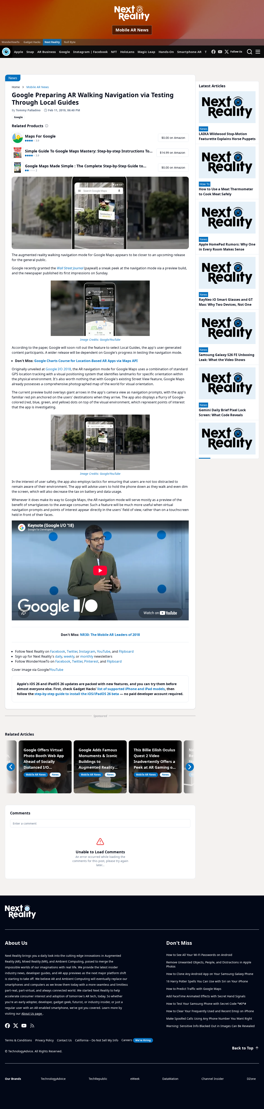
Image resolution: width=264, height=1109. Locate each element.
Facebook (57, 651)
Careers (136, 1040)
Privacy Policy (44, 1040)
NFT (114, 52)
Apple (18, 52)
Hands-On (166, 52)
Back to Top (242, 1047)
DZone (251, 1079)
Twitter (72, 651)
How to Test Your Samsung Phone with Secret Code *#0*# (206, 1004)
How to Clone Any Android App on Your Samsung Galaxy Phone (209, 974)
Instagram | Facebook (90, 52)
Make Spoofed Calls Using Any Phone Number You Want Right (209, 1018)
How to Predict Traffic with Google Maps (193, 989)
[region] (100, 310)
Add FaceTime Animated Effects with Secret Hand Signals (205, 996)
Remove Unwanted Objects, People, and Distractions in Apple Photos (208, 964)
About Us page (32, 1013)
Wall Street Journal (70, 268)
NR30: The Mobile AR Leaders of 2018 (110, 634)
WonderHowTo (10, 42)
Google (64, 52)
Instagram (87, 651)
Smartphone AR (189, 52)
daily (58, 656)
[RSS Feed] (32, 1025)
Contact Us (64, 1040)
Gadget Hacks (32, 42)
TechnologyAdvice (53, 1079)
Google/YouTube (110, 340)
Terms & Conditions (18, 1040)
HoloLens (127, 52)
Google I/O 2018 (58, 369)
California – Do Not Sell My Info (96, 1040)
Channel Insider (213, 1079)
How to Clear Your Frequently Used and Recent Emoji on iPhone (210, 1011)
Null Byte (69, 42)
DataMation (170, 1079)
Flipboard (126, 651)
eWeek (134, 1079)
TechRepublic (98, 1079)
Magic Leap (146, 52)
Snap (30, 52)
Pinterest (91, 661)
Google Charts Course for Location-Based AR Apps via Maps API (86, 360)
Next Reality (52, 42)
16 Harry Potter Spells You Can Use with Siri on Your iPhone (207, 981)
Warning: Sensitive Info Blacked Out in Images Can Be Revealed (210, 1026)
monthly (86, 656)
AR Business (46, 52)
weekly (69, 656)
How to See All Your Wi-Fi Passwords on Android (199, 955)
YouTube (103, 651)
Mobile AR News (132, 30)
